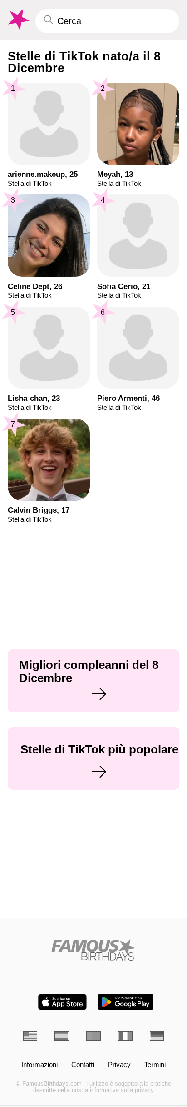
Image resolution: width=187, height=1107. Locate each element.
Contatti (82, 1065)
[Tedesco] (157, 1036)
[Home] (94, 949)
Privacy (119, 1065)
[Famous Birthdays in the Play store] (125, 1002)
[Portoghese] (93, 1036)
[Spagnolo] (61, 1036)
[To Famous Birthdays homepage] (18, 20)
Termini (155, 1065)
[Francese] (125, 1036)
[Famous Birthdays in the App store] (62, 1002)
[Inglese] (30, 1036)
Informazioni (39, 1065)
